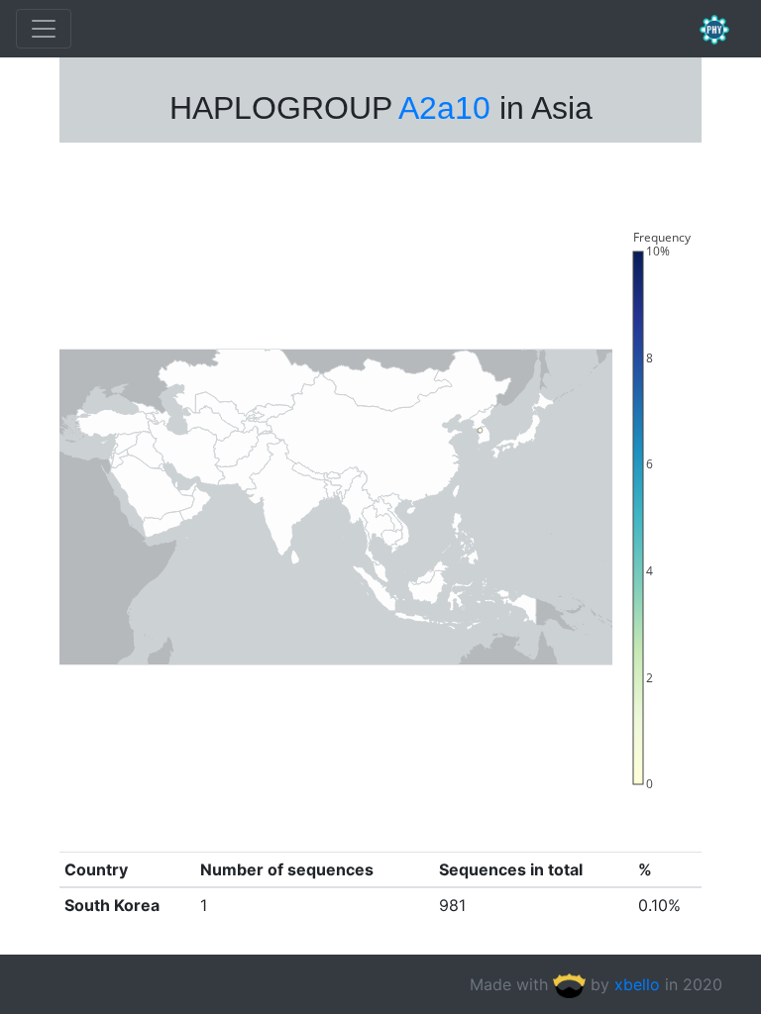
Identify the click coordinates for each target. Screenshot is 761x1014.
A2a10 (444, 108)
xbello (637, 984)
